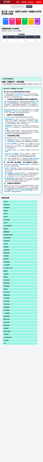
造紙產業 (6, 289)
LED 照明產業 (7, 265)
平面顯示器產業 (7, 237)
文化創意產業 (7, 298)
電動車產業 (6, 259)
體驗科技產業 (7, 325)
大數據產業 (6, 334)
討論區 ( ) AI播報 (37, 21)
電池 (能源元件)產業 (8, 268)
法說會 (17, 2)
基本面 (18, 19)
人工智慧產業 (7, 313)
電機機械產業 (7, 231)
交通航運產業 (7, 207)
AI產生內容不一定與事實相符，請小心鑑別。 (13, 88)
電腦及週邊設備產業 (8, 234)
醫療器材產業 (7, 253)
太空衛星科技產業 (8, 337)
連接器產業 (6, 247)
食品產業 (6, 213)
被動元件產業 (7, 292)
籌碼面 (11, 19)
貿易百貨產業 (7, 219)
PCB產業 (5, 222)
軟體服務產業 (7, 295)
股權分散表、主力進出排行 (28, 2)
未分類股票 (6, 340)
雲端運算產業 (7, 316)
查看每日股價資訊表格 (8, 78)
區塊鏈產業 (6, 328)
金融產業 (6, 210)
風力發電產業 (7, 310)
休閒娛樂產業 (7, 250)
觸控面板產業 (7, 283)
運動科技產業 (7, 319)
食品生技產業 (7, 280)
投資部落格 (38, 2)
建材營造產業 (7, 204)
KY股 (5, 343)
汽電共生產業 (7, 304)
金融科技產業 (7, 322)
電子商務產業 (7, 301)
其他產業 (6, 216)
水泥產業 (6, 201)
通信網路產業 (7, 241)
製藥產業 (6, 277)
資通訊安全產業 (7, 331)
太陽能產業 (6, 274)
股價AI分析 (5, 19)
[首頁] (5, 2)
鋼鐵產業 (6, 271)
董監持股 (31, 19)
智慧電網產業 (7, 307)
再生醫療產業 (7, 286)
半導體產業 (6, 256)
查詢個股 (29, 6)
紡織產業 (6, 228)
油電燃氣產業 (7, 262)
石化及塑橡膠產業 (8, 225)
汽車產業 (6, 244)
